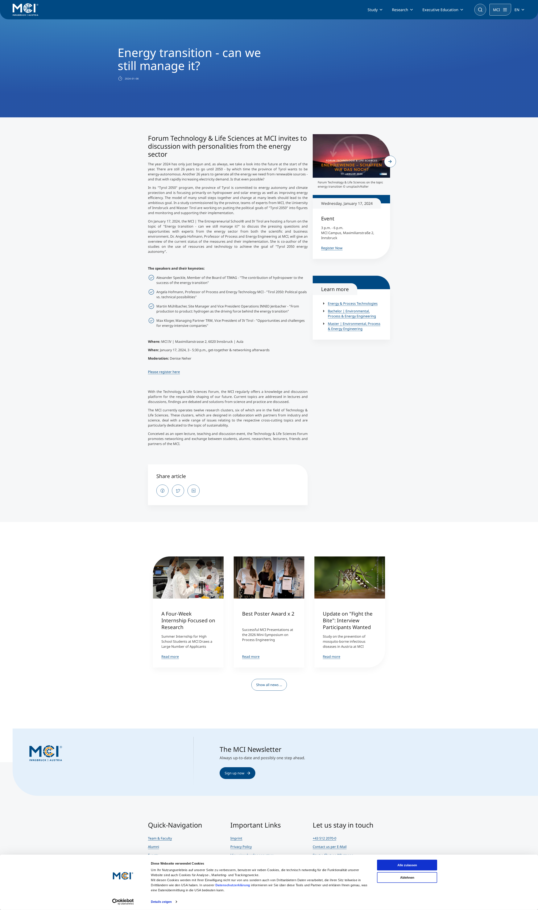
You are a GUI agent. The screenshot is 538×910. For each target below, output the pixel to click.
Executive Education (440, 9)
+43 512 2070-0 (324, 838)
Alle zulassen (407, 865)
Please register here (164, 372)
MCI (496, 9)
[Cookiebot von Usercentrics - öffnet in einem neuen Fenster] (123, 902)
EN (517, 9)
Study (373, 9)
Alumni (153, 846)
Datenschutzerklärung (232, 885)
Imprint (236, 838)
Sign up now (234, 773)
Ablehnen (407, 877)
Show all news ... (269, 684)
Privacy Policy (241, 846)
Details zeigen (161, 901)
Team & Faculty (160, 838)
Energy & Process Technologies (353, 303)
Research (400, 9)
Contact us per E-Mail (330, 846)
